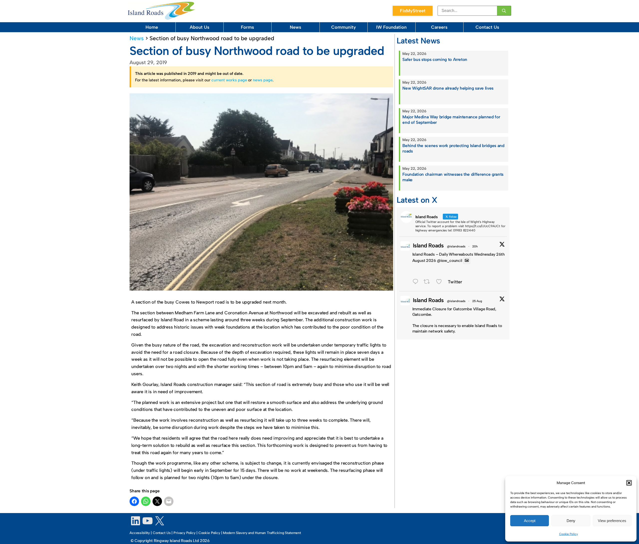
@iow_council (449, 260)
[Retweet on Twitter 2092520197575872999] (428, 282)
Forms (247, 27)
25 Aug (477, 301)
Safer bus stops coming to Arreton (434, 59)
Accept (529, 521)
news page (263, 80)
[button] (629, 482)
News (295, 27)
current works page (229, 80)
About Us (199, 27)
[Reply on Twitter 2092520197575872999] (417, 282)
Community (343, 27)
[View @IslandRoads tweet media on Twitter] (467, 260)
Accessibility (140, 533)
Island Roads (428, 245)
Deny (571, 521)
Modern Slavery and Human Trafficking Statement (262, 533)
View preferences (612, 521)
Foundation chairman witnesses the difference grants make (452, 177)
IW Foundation (391, 27)
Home (152, 27)
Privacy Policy (184, 533)
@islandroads (456, 246)
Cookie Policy (568, 534)
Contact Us (487, 27)
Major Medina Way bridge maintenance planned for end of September (451, 119)
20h (475, 246)
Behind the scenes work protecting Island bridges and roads (453, 148)
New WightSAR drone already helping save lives (447, 88)
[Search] (504, 10)
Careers (439, 27)
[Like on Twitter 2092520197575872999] (441, 282)
